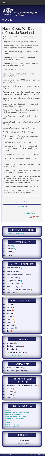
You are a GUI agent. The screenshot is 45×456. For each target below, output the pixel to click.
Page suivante (21, 206)
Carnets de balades (11, 427)
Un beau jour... (9, 421)
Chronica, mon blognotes (14, 419)
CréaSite (9, 454)
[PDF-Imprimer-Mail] (34, 219)
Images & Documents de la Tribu (16, 413)
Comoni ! (7, 423)
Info (31, 213)
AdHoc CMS (41, 454)
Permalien (37, 213)
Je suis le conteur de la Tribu (18, 233)
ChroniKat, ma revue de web (15, 417)
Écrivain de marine (14, 355)
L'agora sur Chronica (12, 415)
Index (25, 213)
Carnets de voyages (12, 425)
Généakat (7, 411)
